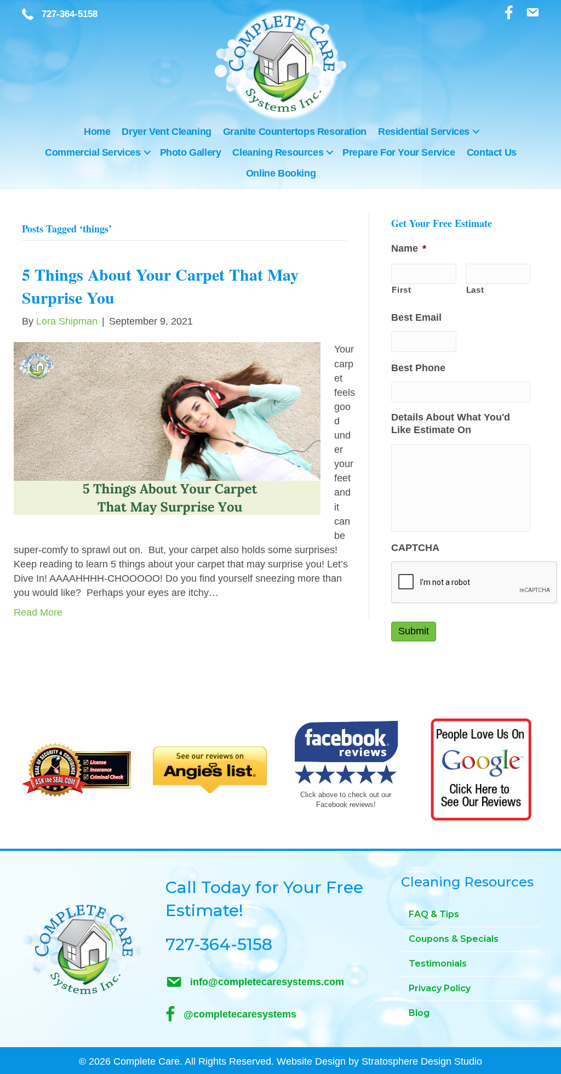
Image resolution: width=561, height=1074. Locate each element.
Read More (38, 612)
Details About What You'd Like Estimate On (450, 423)
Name (408, 248)
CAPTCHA (415, 547)
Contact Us (492, 152)
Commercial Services (92, 152)
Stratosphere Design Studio (422, 1061)
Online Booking (281, 173)
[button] (476, 131)
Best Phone (418, 367)
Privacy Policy (440, 988)
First (401, 290)
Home (97, 131)
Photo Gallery (190, 152)
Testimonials (438, 963)
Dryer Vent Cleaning (166, 131)
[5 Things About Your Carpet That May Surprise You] (167, 428)
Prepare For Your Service (398, 152)
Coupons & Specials (454, 939)
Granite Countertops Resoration (295, 131)
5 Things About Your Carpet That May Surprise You (160, 285)
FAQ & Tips (434, 914)
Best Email (416, 317)
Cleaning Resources (277, 152)
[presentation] (474, 582)
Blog (419, 1013)
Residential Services (424, 131)
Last (475, 290)
